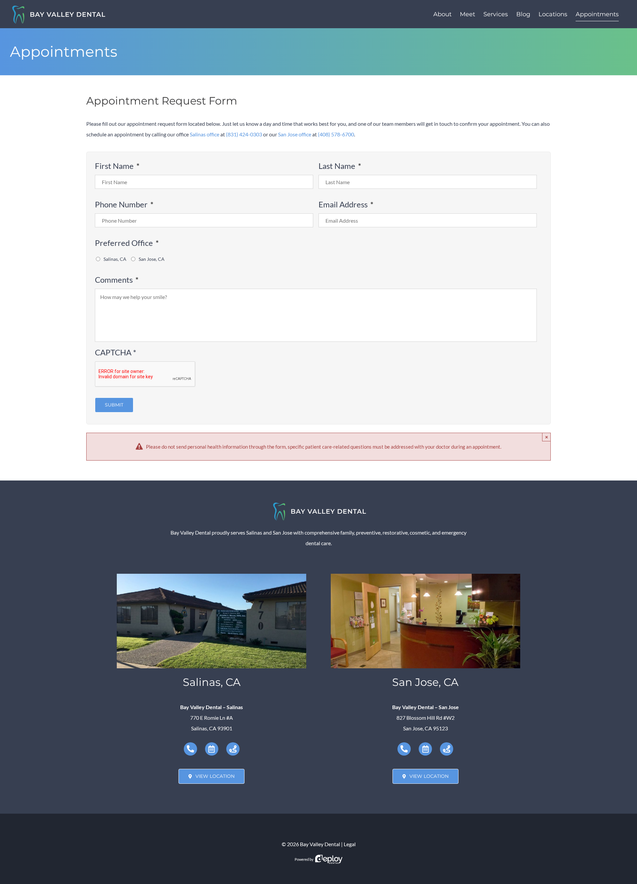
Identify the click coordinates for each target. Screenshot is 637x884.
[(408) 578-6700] (404, 749)
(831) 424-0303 (244, 134)
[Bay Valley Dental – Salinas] (211, 576)
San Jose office (294, 134)
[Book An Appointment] (211, 749)
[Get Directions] (233, 749)
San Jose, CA (152, 259)
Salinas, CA (115, 259)
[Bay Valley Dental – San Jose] (425, 576)
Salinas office (204, 134)
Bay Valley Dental (320, 844)
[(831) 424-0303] (190, 749)
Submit (114, 405)
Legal (350, 844)
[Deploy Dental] (328, 859)
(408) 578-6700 (336, 134)
